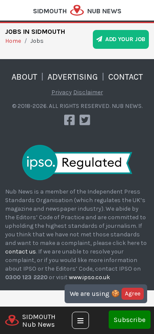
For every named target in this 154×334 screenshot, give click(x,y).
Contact (125, 77)
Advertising (72, 77)
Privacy (61, 92)
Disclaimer (88, 92)
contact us (20, 251)
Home (13, 41)
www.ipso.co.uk (89, 277)
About (24, 77)
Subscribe (129, 320)
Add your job (123, 39)
